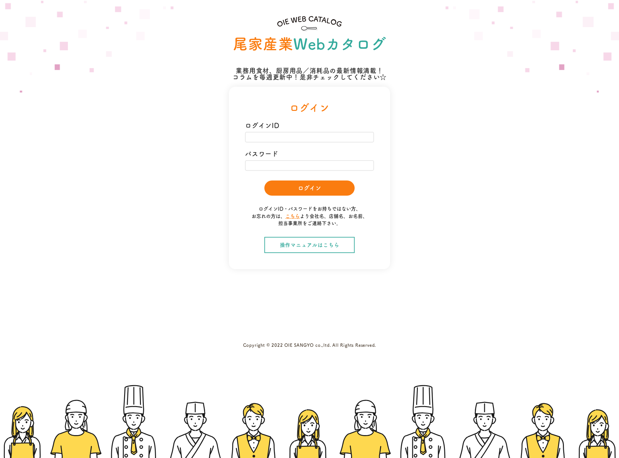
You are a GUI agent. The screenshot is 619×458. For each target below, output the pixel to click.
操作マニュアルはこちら (309, 245)
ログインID (262, 125)
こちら (292, 216)
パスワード (262, 154)
